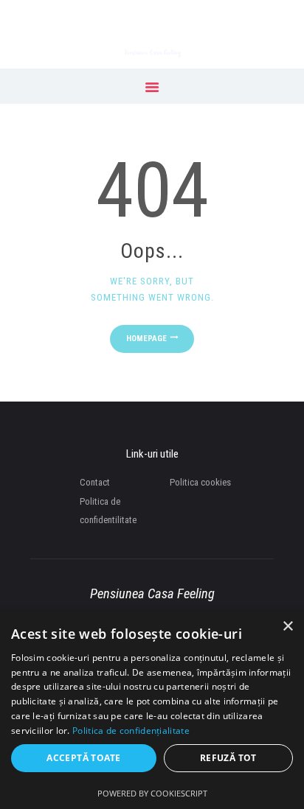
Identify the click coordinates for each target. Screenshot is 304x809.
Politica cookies (200, 482)
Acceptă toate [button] (83, 758)
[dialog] (152, 710)
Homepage (146, 338)
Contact (95, 482)
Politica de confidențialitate (131, 730)
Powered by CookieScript (152, 793)
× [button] (287, 626)
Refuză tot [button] (228, 758)
